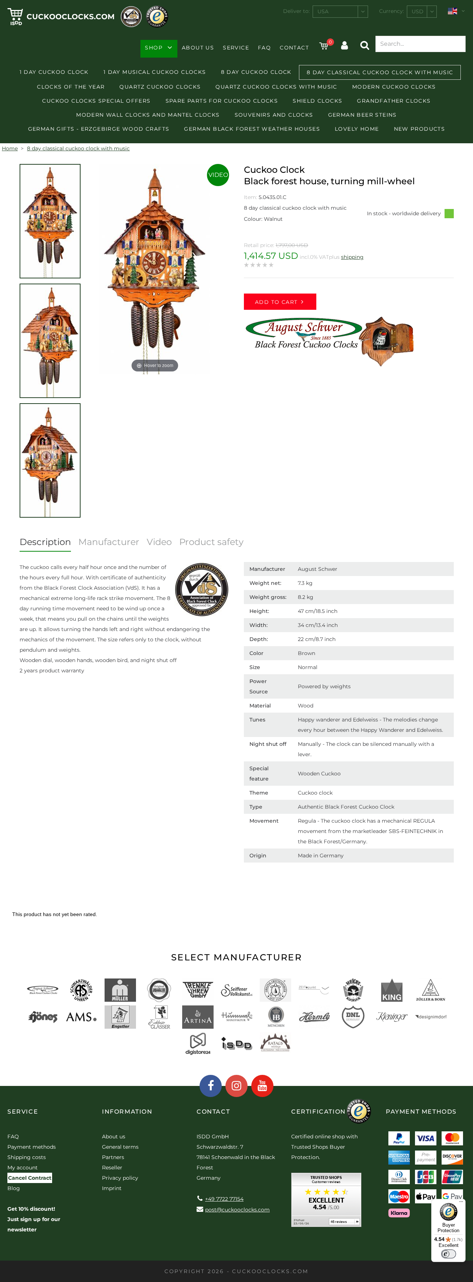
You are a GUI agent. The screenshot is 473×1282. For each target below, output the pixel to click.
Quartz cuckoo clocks (160, 86)
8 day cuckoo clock (256, 72)
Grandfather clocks (394, 100)
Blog (13, 1188)
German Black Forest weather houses (252, 129)
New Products (419, 129)
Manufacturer (108, 542)
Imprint (112, 1188)
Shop (154, 47)
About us (198, 47)
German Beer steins (362, 115)
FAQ (264, 47)
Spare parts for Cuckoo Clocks (222, 100)
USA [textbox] (323, 11)
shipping (352, 257)
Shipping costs (26, 1157)
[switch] (448, 1254)
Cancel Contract (29, 1178)
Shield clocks (317, 100)
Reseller (112, 1167)
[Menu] (461, 1203)
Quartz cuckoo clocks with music (276, 86)
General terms (120, 1147)
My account (22, 1167)
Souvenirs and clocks (274, 115)
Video (218, 174)
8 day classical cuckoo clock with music (380, 72)
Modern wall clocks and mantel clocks (148, 115)
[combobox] (340, 12)
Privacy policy (120, 1178)
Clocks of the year (71, 86)
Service (236, 47)
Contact (294, 47)
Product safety (211, 542)
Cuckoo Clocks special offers (96, 100)
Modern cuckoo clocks (394, 86)
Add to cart (276, 302)
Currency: (391, 11)
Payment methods (31, 1147)
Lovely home (357, 129)
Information (127, 1111)
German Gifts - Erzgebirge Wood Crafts (99, 129)
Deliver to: (296, 11)
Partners (113, 1157)
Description (45, 542)
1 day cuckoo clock (54, 72)
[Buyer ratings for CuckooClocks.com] (326, 1202)
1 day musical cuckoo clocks (154, 72)
